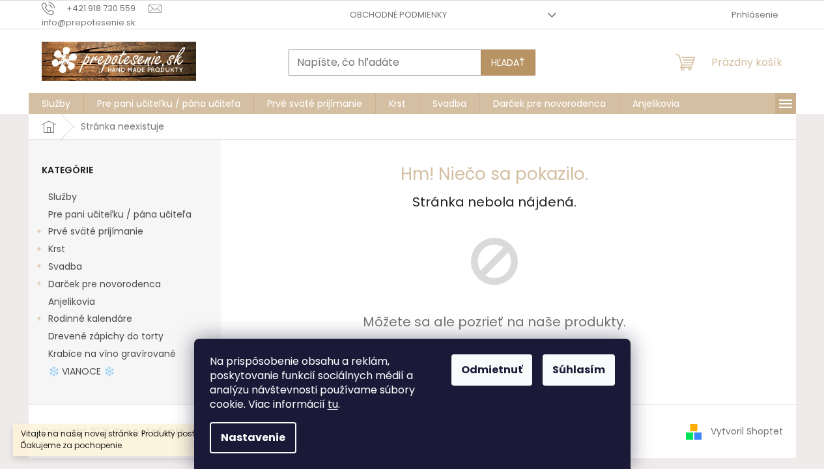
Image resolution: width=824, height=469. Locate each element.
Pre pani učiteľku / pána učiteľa (120, 214)
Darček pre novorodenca (104, 284)
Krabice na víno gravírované (112, 353)
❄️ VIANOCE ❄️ (81, 371)
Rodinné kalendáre (90, 318)
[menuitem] (56, 103)
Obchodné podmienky (398, 14)
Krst (56, 248)
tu (333, 404)
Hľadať (508, 62)
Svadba (65, 266)
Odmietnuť (491, 369)
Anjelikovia (71, 301)
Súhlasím (578, 369)
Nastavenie (253, 437)
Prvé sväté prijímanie (95, 231)
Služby (62, 196)
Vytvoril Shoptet (747, 430)
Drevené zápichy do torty (105, 336)
